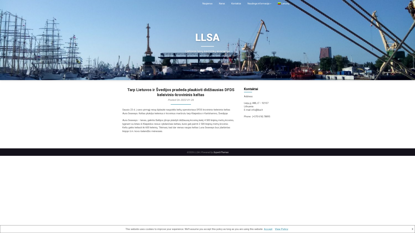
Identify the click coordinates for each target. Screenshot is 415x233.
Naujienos (207, 3)
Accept (268, 229)
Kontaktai (236, 3)
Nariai (222, 3)
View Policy (281, 229)
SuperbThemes (220, 152)
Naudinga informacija (258, 3)
